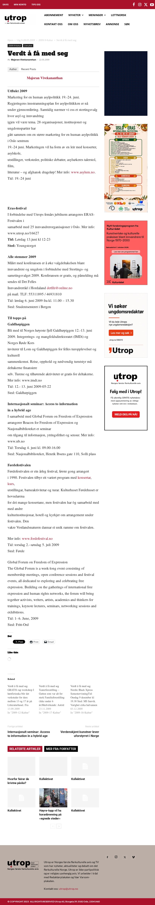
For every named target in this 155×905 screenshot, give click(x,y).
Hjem (10, 40)
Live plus (28, 45)
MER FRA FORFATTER (61, 749)
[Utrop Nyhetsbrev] (125, 429)
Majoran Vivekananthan (23, 59)
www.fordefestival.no (37, 538)
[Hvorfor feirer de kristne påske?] (21, 766)
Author (13, 69)
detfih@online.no (59, 287)
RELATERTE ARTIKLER (24, 749)
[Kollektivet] (53, 766)
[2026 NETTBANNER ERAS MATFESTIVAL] (125, 211)
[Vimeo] (133, 857)
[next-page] (59, 826)
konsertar (84, 477)
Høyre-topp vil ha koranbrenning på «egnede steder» (50, 814)
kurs (11, 483)
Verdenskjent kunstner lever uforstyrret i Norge (79, 734)
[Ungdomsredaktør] (125, 356)
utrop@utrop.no (68, 888)
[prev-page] (52, 826)
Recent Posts (28, 69)
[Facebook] (107, 857)
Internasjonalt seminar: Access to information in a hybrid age (29, 734)
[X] (125, 857)
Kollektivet (46, 779)
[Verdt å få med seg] (23, 699)
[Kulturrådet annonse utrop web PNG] (125, 284)
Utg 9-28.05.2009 (26, 40)
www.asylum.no (83, 172)
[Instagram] (116, 857)
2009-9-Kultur (46, 40)
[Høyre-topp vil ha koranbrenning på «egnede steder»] (53, 797)
